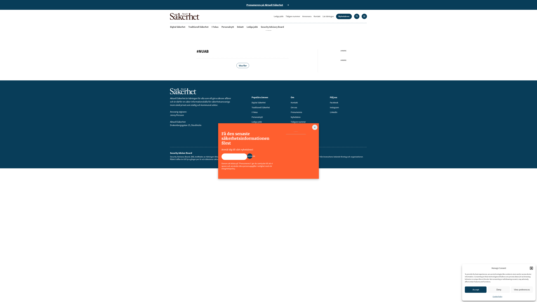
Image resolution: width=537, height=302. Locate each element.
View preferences (522, 289)
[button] (531, 268)
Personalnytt (228, 26)
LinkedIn (333, 112)
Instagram (334, 107)
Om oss (294, 107)
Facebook (334, 102)
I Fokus (215, 26)
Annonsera (306, 16)
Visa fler (243, 65)
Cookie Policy (497, 296)
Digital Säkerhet (177, 26)
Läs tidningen (328, 16)
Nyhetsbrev (343, 16)
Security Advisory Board (272, 26)
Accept (476, 289)
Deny (498, 289)
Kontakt (317, 16)
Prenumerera (296, 112)
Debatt (240, 26)
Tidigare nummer (293, 16)
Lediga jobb (278, 16)
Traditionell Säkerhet (198, 26)
